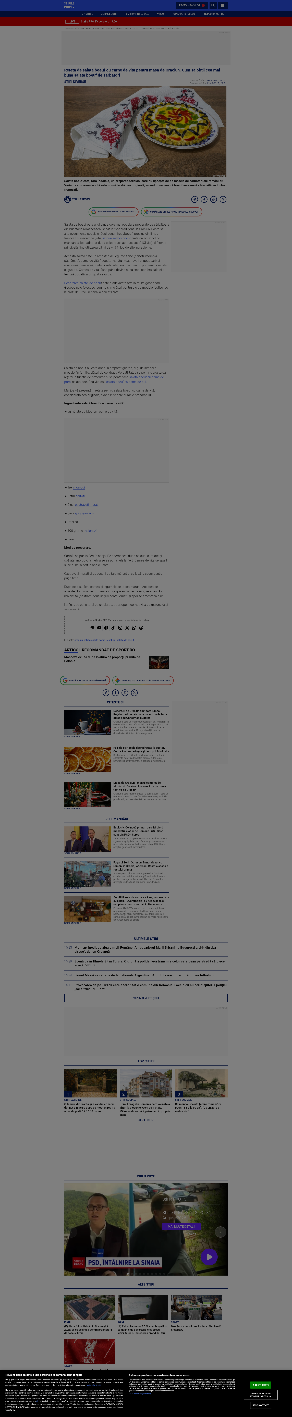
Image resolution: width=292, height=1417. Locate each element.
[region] (146, 1393)
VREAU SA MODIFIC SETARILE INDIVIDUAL (261, 1395)
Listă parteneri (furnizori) (140, 1394)
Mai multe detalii (94, 1385)
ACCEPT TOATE (261, 1385)
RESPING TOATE (261, 1405)
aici (37, 1401)
